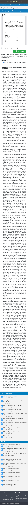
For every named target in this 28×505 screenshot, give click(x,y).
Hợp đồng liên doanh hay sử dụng (11, 468)
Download (21, 51)
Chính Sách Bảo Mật (8, 499)
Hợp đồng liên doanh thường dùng (11, 480)
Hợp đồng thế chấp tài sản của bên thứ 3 (12, 405)
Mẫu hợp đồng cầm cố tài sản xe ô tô (11, 444)
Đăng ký (9, 4)
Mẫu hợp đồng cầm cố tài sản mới (11, 431)
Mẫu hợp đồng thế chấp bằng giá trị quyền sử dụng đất (15, 414)
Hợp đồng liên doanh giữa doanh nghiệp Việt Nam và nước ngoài (15, 400)
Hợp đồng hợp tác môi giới (9, 484)
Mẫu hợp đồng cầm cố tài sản (10, 396)
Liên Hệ (5, 495)
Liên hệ (25, 4)
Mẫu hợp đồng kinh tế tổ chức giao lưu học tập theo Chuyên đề (15, 423)
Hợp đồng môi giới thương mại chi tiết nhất (13, 418)
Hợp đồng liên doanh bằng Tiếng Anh (11, 472)
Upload (20, 4)
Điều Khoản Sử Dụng (8, 497)
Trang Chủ (4, 4)
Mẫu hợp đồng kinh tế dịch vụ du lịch (11, 428)
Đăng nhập (15, 4)
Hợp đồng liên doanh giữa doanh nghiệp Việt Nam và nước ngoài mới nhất (15, 454)
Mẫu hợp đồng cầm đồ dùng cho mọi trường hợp (14, 435)
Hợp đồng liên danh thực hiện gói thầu (12, 409)
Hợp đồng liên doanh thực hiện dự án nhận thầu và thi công (15, 464)
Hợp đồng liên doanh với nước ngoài (11, 476)
